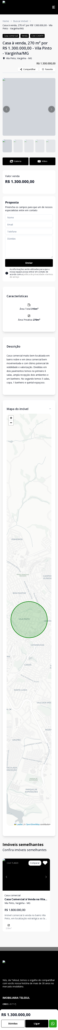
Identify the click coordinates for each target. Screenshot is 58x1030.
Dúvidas (13, 1023)
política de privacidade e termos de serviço (31, 275)
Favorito (49, 69)
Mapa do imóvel (17, 409)
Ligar (37, 1023)
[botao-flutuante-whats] (53, 1023)
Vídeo (44, 161)
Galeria (17, 161)
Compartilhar (29, 69)
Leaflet (19, 824)
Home (6, 21)
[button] (6, 109)
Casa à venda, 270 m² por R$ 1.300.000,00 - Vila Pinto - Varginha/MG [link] (27, 27)
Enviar (29, 262)
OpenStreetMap (33, 824)
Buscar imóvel (20, 21)
